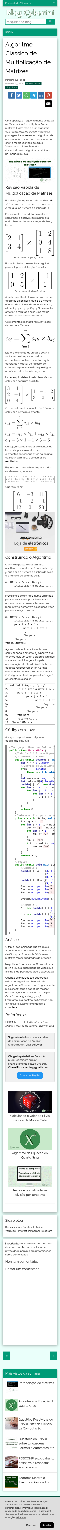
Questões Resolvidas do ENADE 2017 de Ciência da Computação (36, 1424)
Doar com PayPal (30, 1075)
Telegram (46, 1230)
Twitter (40, 1227)
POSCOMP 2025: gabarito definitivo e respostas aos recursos (36, 1463)
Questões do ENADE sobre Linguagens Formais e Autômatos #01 (37, 1443)
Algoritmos (12, 87)
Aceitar (47, 1525)
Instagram (34, 1230)
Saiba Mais (21, 1517)
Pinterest (22, 1230)
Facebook (29, 1227)
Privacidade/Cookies (17, 3)
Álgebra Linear (33, 83)
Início (9, 32)
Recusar (31, 1525)
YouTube (10, 1230)
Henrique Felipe (17, 80)
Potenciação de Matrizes (36, 1383)
